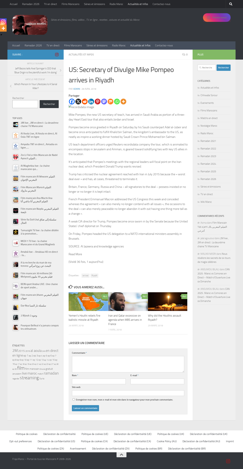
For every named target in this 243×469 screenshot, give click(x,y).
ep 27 (51, 364)
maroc (32, 373)
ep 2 (31, 355)
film (21, 368)
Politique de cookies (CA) (94, 441)
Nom (75, 375)
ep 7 (54, 355)
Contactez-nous (161, 4)
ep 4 (40, 355)
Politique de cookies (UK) (170, 434)
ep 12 (35, 360)
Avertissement (78, 448)
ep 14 (46, 360)
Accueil (14, 4)
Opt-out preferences (20, 441)
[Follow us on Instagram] (57, 54)
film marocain (32, 368)
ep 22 (41, 364)
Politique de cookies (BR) (148, 448)
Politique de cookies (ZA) (50, 448)
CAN (43, 351)
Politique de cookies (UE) (94, 434)
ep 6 (50, 355)
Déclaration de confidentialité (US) (56, 441)
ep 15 (52, 360)
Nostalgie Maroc (209, 125)
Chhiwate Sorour (209, 95)
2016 (27, 351)
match (40, 374)
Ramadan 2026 (30, 4)
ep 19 (27, 364)
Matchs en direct (209, 118)
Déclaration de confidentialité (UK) (208, 434)
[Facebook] (72, 101)
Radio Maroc (116, 4)
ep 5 (45, 355)
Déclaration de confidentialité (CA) (132, 441)
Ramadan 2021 (208, 141)
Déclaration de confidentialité (59, 434)
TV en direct (50, 4)
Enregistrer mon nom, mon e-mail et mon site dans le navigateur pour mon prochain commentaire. (124, 399)
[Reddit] (85, 101)
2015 (21, 350)
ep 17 (17, 364)
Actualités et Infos (138, 4)
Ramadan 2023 (208, 156)
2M (15, 350)
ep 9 (19, 360)
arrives (85, 275)
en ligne (17, 355)
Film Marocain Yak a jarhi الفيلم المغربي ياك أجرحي (212, 226)
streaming (29, 377)
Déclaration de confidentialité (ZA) (110, 448)
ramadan (51, 373)
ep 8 (14, 360)
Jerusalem (16, 374)
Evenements (207, 102)
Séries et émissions (94, 4)
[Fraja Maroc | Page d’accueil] (29, 25)
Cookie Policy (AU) (167, 441)
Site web (76, 387)
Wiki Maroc (206, 201)
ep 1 (25, 355)
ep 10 (23, 360)
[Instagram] (3, 21)
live (24, 373)
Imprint (230, 441)
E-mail (134, 375)
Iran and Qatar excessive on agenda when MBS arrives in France (125, 320)
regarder (15, 378)
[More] (123, 101)
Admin (76, 89)
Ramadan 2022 (208, 148)
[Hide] (1, 34)
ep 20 (32, 364)
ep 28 (56, 364)
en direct (52, 351)
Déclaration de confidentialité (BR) (187, 448)
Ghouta (42, 369)
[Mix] (110, 101)
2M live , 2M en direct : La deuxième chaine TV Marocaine (213, 242)
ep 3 (35, 355)
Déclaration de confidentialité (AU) (201, 441)
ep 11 (29, 359)
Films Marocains (70, 4)
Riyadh (94, 275)
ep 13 (41, 360)
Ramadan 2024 (208, 163)
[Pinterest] (98, 101)
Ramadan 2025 (208, 171)
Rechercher (18, 98)
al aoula (35, 351)
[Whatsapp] (117, 101)
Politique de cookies (26, 434)
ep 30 (14, 369)
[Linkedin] (91, 101)
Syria (41, 378)
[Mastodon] (104, 101)
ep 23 (46, 364)
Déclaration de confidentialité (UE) (132, 434)
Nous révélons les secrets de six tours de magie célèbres (214, 257)
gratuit (49, 368)
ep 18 (22, 364)
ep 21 (36, 364)
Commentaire (79, 353)
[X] (78, 101)
